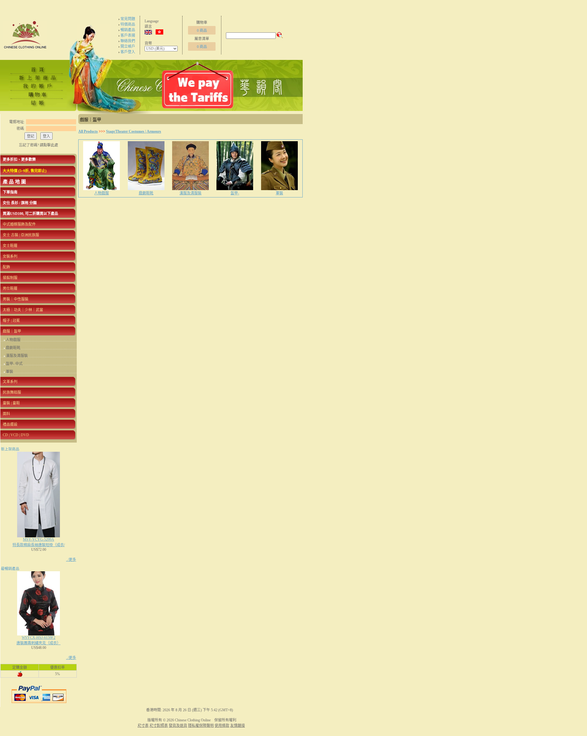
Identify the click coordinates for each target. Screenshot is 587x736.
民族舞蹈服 (12, 392)
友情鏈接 (237, 725)
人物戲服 (13, 340)
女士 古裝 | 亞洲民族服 (21, 235)
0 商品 (202, 30)
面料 (6, 414)
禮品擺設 (10, 424)
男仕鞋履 (10, 288)
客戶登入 (127, 52)
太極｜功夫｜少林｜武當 (23, 310)
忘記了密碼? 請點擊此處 (38, 145)
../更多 (71, 560)
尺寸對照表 (159, 725)
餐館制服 (10, 278)
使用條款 (222, 725)
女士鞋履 (10, 246)
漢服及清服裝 (17, 356)
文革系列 (10, 382)
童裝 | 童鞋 (11, 403)
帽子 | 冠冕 (11, 320)
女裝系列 (10, 256)
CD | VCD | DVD (16, 435)
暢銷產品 (127, 30)
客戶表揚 (127, 35)
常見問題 (127, 19)
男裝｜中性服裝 (15, 299)
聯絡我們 (127, 41)
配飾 (6, 267)
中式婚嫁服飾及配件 (19, 224)
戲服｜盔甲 (12, 331)
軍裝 (9, 372)
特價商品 (127, 24)
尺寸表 (143, 725)
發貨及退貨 (178, 725)
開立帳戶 (127, 46)
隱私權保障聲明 (201, 725)
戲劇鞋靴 (13, 348)
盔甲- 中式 (14, 364)
